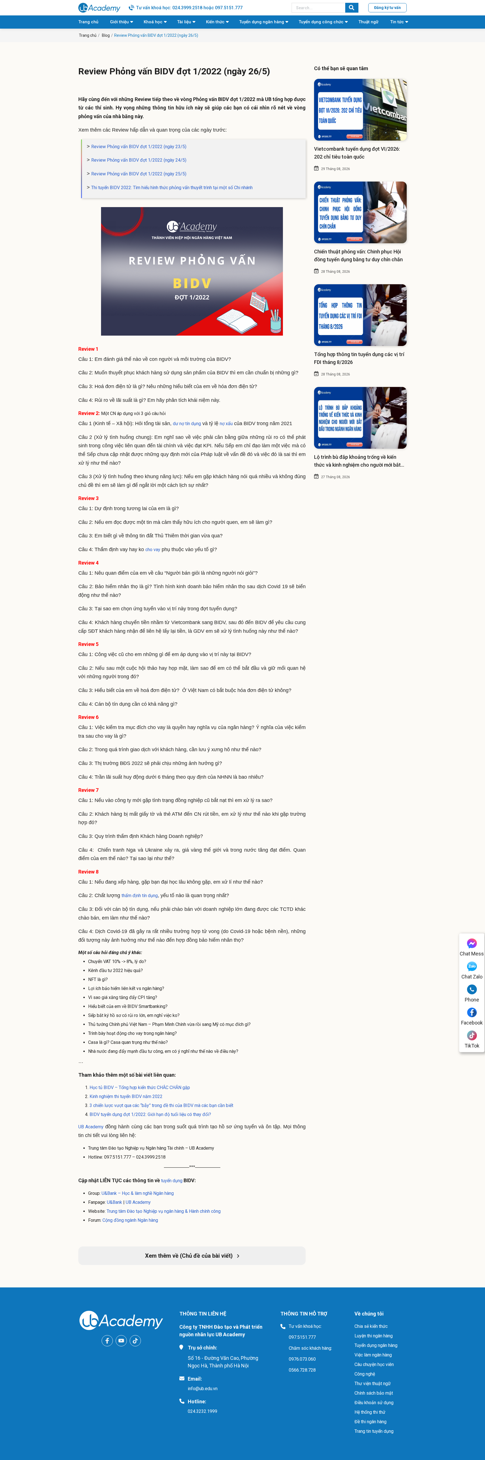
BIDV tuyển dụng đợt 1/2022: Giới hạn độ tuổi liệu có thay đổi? (150, 1114)
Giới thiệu (119, 21)
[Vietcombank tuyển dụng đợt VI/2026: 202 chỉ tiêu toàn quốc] (360, 110)
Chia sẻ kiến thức (371, 1326)
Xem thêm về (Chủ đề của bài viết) (189, 1255)
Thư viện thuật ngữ (372, 1383)
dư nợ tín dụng (187, 423)
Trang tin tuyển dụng (374, 1431)
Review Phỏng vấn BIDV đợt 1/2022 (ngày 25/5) (138, 174)
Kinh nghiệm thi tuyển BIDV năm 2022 (126, 1096)
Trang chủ (88, 21)
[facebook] (107, 1340)
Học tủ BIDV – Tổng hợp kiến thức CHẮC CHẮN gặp (140, 1087)
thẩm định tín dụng (140, 895)
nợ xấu (226, 423)
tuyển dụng (171, 1180)
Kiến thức (215, 21)
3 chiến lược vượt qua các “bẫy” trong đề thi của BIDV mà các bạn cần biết (161, 1105)
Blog (106, 35)
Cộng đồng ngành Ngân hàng (130, 1220)
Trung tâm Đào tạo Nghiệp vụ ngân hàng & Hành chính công (164, 1211)
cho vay (152, 549)
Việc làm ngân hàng (373, 1355)
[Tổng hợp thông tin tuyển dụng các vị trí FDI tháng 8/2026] (360, 315)
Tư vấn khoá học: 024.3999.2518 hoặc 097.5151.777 (189, 7)
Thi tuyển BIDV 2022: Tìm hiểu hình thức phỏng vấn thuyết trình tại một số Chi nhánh (172, 187)
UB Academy (91, 1126)
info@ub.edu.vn (203, 1388)
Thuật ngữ (368, 21)
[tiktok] (135, 1340)
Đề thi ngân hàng (370, 1421)
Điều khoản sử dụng (374, 1402)
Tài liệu (184, 21)
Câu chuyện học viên (374, 1364)
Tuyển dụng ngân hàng (261, 21)
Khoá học (153, 21)
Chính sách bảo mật (373, 1393)
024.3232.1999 (202, 1411)
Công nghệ (364, 1374)
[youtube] (121, 1340)
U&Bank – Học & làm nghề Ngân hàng (138, 1193)
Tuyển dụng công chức (321, 21)
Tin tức (397, 21)
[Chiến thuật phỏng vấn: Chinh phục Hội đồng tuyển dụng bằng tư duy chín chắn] (360, 212)
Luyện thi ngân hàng (373, 1335)
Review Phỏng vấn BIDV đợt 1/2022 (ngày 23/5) (138, 146)
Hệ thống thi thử (369, 1412)
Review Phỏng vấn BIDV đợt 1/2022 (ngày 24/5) (138, 160)
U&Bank (114, 1202)
